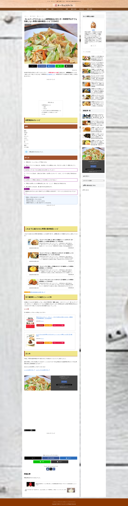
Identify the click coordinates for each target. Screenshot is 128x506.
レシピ (34, 430)
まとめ (43, 114)
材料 (45, 106)
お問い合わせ (85, 190)
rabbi (93, 30)
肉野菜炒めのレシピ (46, 105)
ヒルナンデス (28, 430)
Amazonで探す (48, 325)
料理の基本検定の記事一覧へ (37, 292)
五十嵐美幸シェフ (51, 74)
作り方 (45, 108)
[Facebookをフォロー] (54, 469)
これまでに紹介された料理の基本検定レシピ (51, 110)
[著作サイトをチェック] (47, 469)
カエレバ (42, 321)
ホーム (55, 501)
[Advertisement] (50, 89)
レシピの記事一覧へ (29, 370)
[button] (68, 66)
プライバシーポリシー (62, 501)
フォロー (65, 381)
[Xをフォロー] (50, 469)
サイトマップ (71, 501)
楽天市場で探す (40, 325)
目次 (49, 102)
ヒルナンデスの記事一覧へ (42, 370)
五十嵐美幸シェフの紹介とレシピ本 (49, 112)
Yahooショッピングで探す (58, 325)
